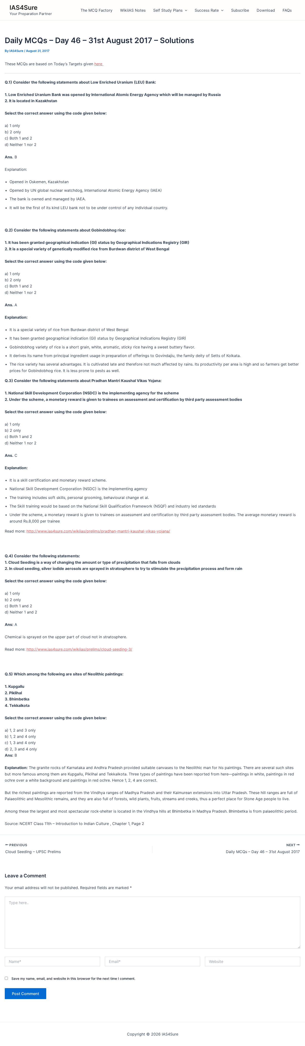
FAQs (287, 10)
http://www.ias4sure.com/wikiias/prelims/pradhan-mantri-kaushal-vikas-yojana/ (98, 531)
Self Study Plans (168, 10)
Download (266, 10)
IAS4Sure (23, 7)
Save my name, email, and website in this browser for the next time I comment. (73, 978)
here (98, 63)
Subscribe (240, 10)
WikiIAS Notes (133, 10)
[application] (185, 10)
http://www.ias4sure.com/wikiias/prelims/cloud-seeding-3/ (79, 649)
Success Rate (207, 10)
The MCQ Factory (96, 10)
